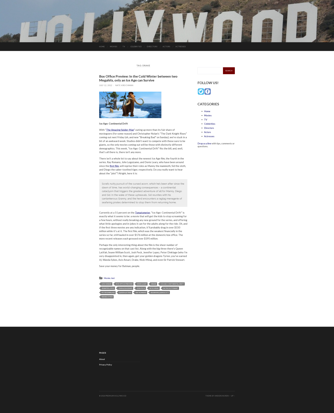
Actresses (180, 46)
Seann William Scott (160, 292)
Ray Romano (141, 292)
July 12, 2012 (105, 85)
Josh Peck (141, 288)
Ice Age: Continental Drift (172, 284)
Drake (153, 284)
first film (114, 165)
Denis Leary (142, 284)
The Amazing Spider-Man (120, 129)
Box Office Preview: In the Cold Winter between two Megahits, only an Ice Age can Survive (138, 78)
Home (102, 46)
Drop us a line (204, 143)
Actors (166, 46)
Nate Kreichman (124, 85)
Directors (152, 46)
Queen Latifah (125, 292)
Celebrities (136, 46)
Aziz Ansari (107, 284)
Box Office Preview (124, 284)
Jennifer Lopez (108, 288)
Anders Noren (222, 396)
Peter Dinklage (108, 292)
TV (124, 46)
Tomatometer (142, 212)
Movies (113, 46)
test (113, 278)
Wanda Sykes (107, 297)
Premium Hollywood (116, 396)
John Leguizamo (125, 288)
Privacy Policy (105, 364)
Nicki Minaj (154, 288)
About (102, 359)
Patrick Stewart (170, 288)
